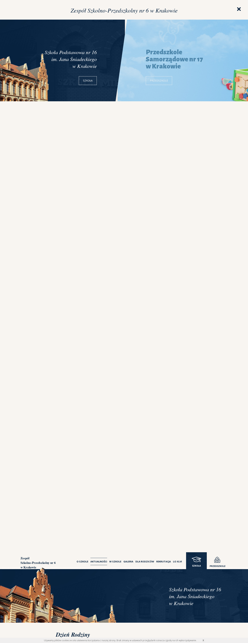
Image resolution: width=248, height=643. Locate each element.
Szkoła (88, 80)
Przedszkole (159, 80)
